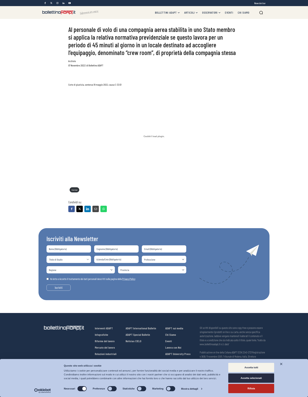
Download (74, 190)
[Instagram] (57, 3)
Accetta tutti (251, 367)
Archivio (72, 61)
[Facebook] (45, 3)
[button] (261, 12)
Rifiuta (251, 388)
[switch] (112, 388)
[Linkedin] (63, 3)
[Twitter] (51, 3)
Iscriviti (59, 287)
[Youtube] (69, 3)
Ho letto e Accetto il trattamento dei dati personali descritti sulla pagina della (92, 278)
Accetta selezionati (251, 378)
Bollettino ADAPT (96, 65)
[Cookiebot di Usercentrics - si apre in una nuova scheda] (43, 390)
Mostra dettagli (189, 388)
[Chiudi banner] (281, 364)
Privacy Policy (128, 278)
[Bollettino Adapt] (70, 12)
